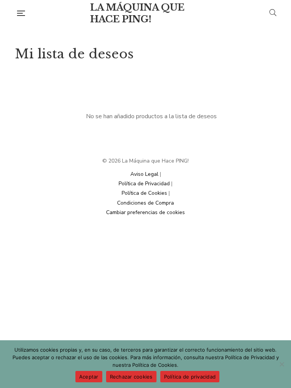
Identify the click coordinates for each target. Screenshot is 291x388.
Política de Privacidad (144, 183)
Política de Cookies (144, 193)
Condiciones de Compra (145, 203)
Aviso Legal (144, 174)
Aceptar (89, 377)
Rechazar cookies (131, 377)
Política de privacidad (190, 377)
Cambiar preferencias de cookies (145, 212)
